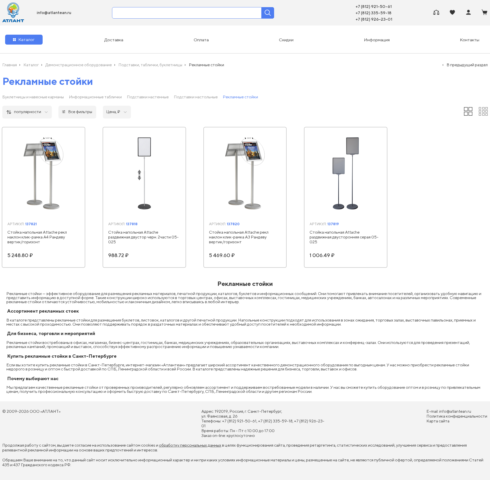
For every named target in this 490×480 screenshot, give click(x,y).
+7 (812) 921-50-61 (374, 6)
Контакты (469, 39)
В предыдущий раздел (467, 64)
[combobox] (27, 112)
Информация (377, 39)
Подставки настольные (196, 97)
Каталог (26, 39)
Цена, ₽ (113, 111)
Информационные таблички (95, 97)
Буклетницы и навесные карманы (33, 97)
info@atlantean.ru (54, 12)
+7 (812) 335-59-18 (373, 12)
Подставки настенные (148, 97)
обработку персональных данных (190, 445)
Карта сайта (437, 421)
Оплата (201, 39)
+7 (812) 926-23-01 (374, 19)
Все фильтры (80, 111)
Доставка (113, 39)
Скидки (286, 39)
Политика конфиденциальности (456, 416)
